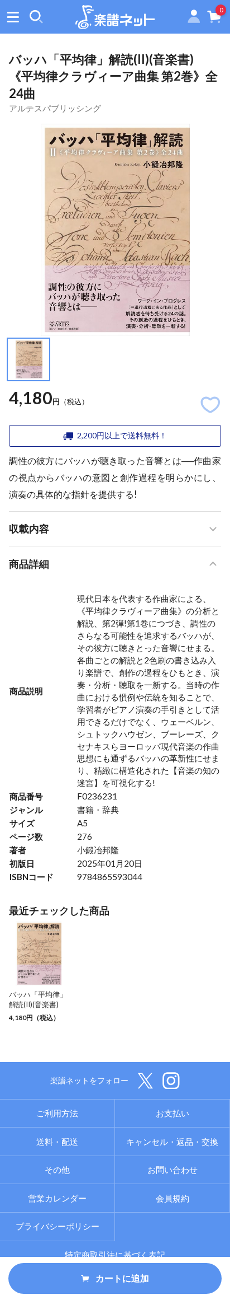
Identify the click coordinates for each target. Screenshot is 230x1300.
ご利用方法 (57, 1113)
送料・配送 (57, 1142)
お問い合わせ (172, 1170)
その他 (57, 1170)
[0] (214, 19)
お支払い (172, 1113)
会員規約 (172, 1198)
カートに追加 (122, 1278)
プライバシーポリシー (57, 1226)
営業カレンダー (57, 1198)
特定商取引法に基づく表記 (115, 1255)
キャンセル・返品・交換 (172, 1142)
